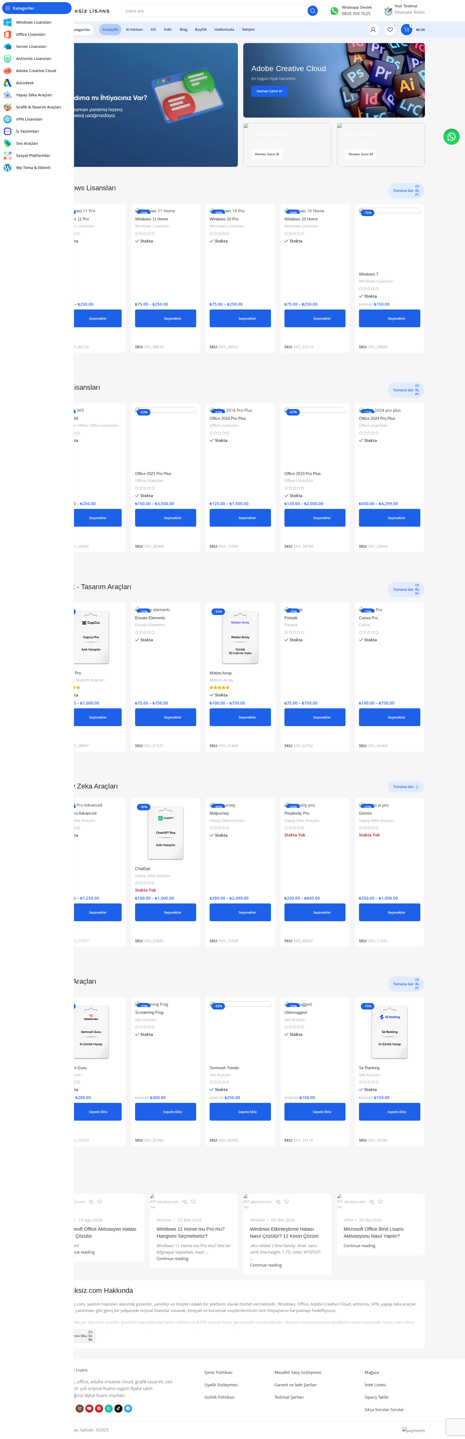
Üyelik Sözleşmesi (221, 1384)
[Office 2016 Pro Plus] (240, 410)
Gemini (365, 813)
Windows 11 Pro (74, 219)
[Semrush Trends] (240, 1031)
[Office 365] (91, 410)
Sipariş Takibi (377, 1397)
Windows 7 (368, 274)
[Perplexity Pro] (315, 805)
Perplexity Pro (296, 813)
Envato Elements (150, 617)
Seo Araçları (146, 1019)
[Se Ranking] (389, 1031)
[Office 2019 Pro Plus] (315, 438)
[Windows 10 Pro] (240, 211)
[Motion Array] (240, 637)
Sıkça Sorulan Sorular (384, 1409)
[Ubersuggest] (315, 1004)
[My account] (373, 29)
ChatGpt (142, 868)
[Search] (313, 11)
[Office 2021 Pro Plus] (165, 438)
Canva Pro (368, 617)
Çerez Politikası (218, 1372)
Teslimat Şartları (289, 1397)
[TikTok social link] (118, 1409)
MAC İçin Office (74, 425)
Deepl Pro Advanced (78, 813)
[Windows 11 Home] (165, 211)
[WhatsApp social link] (109, 1409)
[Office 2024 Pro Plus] (389, 410)
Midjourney (219, 813)
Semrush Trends (224, 1067)
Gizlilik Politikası (220, 1397)
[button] (91, 1112)
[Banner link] (334, 80)
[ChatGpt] (165, 832)
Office (348, 1220)
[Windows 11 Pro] (91, 211)
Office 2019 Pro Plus (302, 473)
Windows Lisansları (77, 225)
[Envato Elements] (165, 610)
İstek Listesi (375, 1384)
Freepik (291, 617)
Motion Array (221, 673)
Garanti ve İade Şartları (295, 1384)
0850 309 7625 (356, 13)
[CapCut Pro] (91, 637)
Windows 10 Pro (224, 219)
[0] (100, 1202)
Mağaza (372, 1372)
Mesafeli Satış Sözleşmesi (297, 1372)
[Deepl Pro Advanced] (91, 805)
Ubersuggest (295, 1012)
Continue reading (79, 1252)
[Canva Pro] (389, 610)
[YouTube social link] (89, 1409)
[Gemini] (389, 805)
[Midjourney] (240, 805)
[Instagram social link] (80, 1409)
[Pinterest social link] (99, 1409)
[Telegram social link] (128, 1409)
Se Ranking (369, 1067)
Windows (164, 1220)
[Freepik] (315, 610)
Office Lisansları (104, 425)
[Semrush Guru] (91, 1031)
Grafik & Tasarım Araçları (82, 679)
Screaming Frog (149, 1012)
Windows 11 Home (151, 219)
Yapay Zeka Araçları (78, 820)
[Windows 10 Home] (315, 211)
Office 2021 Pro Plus (153, 473)
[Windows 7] (389, 238)
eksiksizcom (74, 1201)
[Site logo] (83, 10)
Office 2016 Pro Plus (228, 418)
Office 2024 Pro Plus (377, 418)
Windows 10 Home (301, 219)
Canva (364, 624)
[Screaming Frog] (165, 1004)
